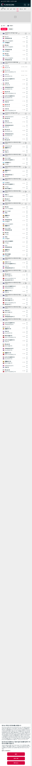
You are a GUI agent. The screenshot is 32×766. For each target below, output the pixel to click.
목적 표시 (16, 763)
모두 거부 (16, 758)
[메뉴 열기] (28, 4)
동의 (16, 754)
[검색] (25, 4)
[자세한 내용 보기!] (15, 37)
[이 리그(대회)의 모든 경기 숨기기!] (29, 33)
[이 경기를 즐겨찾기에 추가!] (1, 66)
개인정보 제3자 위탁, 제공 (23, 739)
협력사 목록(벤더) (6, 750)
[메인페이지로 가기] (9, 5)
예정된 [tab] (10, 29)
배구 (4, 25)
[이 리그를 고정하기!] (18, 33)
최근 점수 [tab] (4, 29)
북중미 (11, 25)
